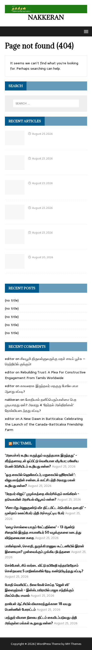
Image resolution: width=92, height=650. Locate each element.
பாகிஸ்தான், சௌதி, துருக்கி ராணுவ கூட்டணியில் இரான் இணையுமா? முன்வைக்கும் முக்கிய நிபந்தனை (44, 548)
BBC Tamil (22, 443)
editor (9, 358)
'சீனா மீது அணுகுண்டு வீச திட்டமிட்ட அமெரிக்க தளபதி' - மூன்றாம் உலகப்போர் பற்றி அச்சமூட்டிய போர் (45, 510)
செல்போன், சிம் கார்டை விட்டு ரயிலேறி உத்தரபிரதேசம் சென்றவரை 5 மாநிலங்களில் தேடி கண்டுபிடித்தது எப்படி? (44, 568)
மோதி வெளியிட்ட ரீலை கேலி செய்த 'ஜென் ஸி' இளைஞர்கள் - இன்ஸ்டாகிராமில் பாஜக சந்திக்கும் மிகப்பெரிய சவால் (39, 590)
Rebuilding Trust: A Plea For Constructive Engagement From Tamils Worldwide (45, 375)
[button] (85, 31)
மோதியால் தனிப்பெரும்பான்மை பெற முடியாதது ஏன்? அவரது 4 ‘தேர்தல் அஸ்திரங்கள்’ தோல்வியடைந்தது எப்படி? (40, 405)
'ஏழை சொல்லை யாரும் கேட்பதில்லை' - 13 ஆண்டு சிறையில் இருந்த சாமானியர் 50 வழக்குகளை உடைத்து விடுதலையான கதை (43, 532)
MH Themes (73, 643)
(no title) (12, 300)
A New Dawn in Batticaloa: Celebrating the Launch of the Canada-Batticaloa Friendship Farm (44, 424)
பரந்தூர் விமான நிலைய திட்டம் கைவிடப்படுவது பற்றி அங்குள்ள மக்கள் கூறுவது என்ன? (41, 620)
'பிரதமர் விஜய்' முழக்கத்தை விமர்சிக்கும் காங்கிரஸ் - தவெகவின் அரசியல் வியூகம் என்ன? (42, 496)
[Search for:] (46, 103)
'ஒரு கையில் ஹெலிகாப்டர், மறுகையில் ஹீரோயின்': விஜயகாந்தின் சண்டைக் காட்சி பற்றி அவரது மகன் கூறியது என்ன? (40, 480)
